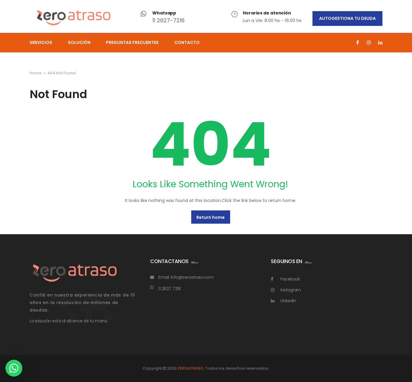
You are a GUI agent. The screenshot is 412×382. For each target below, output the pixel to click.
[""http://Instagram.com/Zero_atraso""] (369, 42)
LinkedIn (288, 301)
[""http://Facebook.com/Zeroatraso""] (357, 42)
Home (36, 73)
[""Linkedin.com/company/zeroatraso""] (380, 42)
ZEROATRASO (191, 368)
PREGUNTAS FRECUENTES (132, 42)
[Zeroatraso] (73, 17)
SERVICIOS (41, 42)
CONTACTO (187, 42)
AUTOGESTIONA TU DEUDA (347, 18)
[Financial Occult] (75, 273)
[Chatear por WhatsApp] (13, 368)
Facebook (290, 279)
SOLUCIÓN (79, 42)
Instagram (290, 290)
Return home (210, 217)
